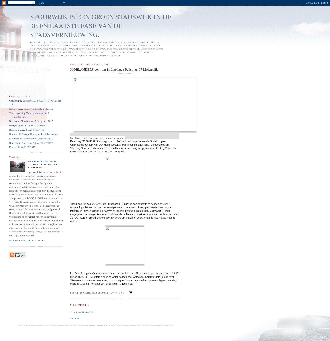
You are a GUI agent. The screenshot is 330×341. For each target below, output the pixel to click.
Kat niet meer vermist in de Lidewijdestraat (31, 108)
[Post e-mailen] (130, 292)
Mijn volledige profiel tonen (27, 240)
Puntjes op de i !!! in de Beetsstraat (27, 125)
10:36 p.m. (120, 293)
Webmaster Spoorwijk (42, 161)
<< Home (75, 318)
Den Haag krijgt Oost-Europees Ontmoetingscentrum (97, 137)
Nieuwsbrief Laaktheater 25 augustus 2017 (31, 121)
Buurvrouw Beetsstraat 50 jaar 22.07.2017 (31, 143)
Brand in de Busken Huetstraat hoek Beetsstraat (33, 134)
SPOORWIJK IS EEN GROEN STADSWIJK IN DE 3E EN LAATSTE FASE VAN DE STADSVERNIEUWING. (100, 25)
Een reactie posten (82, 312)
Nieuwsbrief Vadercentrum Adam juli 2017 (31, 138)
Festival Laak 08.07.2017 (22, 147)
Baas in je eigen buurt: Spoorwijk (26, 129)
